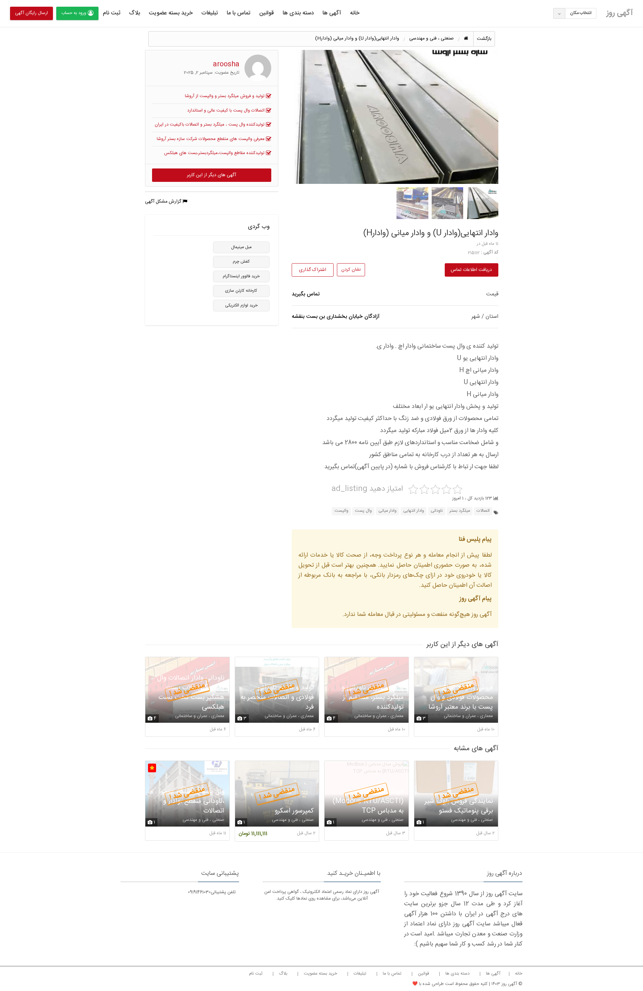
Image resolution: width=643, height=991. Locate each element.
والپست (341, 510)
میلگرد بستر (459, 510)
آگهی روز (619, 13)
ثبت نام (111, 13)
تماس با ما (239, 13)
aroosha (226, 64)
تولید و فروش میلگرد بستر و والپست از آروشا (225, 96)
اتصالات (483, 510)
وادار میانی (387, 510)
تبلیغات (209, 13)
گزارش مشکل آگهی (164, 202)
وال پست (363, 510)
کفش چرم (241, 261)
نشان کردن (351, 269)
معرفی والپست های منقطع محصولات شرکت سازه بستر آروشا (211, 139)
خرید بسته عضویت (171, 13)
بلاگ (134, 13)
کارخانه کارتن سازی (241, 290)
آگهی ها (332, 13)
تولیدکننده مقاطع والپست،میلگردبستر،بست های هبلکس (215, 153)
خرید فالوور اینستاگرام (241, 276)
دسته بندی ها (298, 13)
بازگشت (484, 39)
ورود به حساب (73, 13)
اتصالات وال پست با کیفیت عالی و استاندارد (226, 110)
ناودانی (437, 510)
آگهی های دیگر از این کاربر (211, 175)
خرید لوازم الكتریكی (241, 305)
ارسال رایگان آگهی (31, 13)
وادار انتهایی (413, 510)
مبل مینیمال (241, 247)
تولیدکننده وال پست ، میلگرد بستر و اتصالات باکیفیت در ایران (210, 124)
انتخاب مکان (580, 13)
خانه (354, 13)
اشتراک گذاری (312, 270)
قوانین (266, 13)
